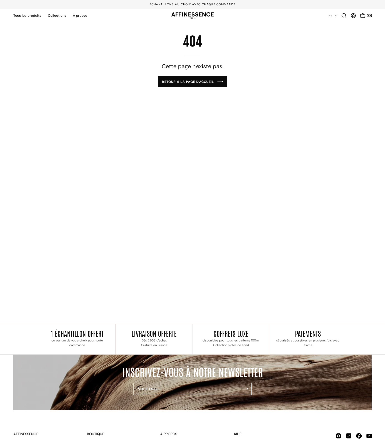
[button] (344, 15)
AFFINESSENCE (25, 434)
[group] (192, 4)
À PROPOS (168, 434)
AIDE (238, 434)
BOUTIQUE (95, 434)
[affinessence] (192, 15)
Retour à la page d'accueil (188, 82)
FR (331, 15)
